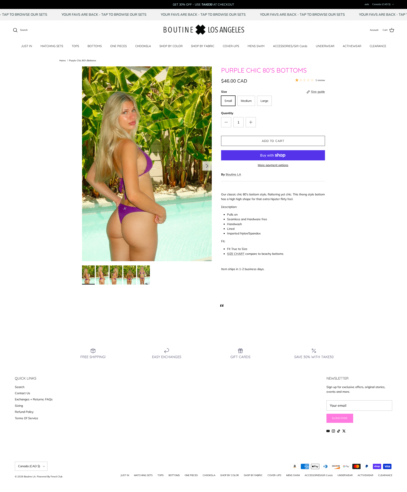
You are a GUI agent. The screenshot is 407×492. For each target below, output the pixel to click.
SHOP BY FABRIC (202, 46)
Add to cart (273, 141)
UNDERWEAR (325, 46)
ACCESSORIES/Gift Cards (290, 46)
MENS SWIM (256, 46)
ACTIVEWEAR (352, 46)
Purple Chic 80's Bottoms (82, 60)
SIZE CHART (235, 254)
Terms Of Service (26, 418)
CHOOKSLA (143, 46)
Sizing (19, 406)
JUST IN (26, 46)
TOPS (75, 46)
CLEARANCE (378, 46)
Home (62, 60)
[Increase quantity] (251, 122)
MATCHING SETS (51, 46)
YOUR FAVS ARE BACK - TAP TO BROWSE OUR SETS (122, 14)
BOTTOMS (95, 46)
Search (19, 387)
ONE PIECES (118, 46)
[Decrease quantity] (226, 122)
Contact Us (22, 393)
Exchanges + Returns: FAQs (34, 399)
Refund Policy (24, 412)
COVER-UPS (231, 46)
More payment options (273, 165)
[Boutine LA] (203, 30)
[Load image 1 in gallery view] (147, 163)
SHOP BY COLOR (171, 46)
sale (367, 4)
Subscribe (340, 418)
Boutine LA (233, 174)
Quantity (227, 113)
